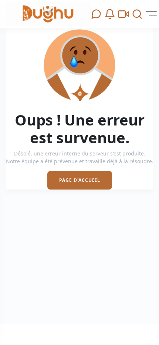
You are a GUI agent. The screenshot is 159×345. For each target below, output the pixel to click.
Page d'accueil (79, 180)
